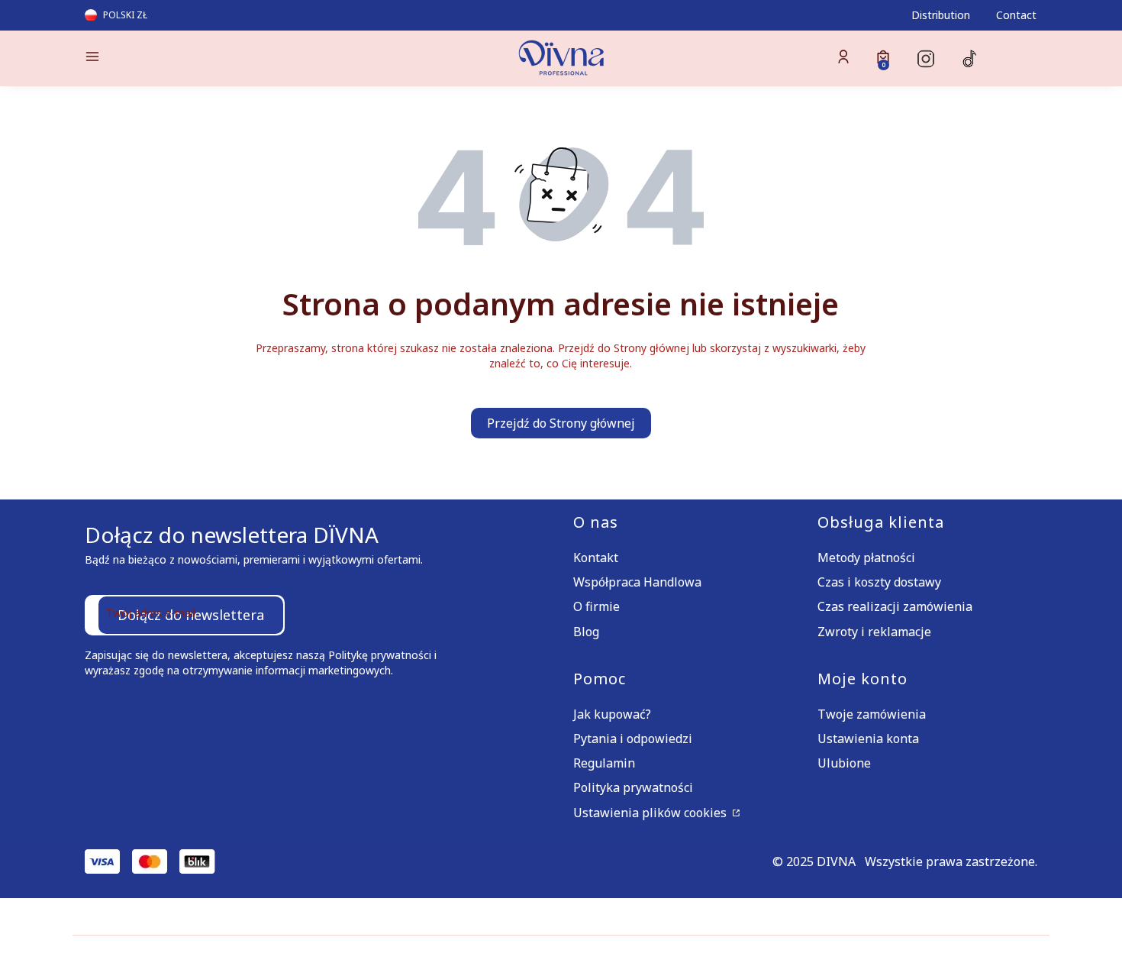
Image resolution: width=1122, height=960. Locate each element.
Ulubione (844, 763)
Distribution (940, 15)
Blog (586, 631)
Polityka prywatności (633, 787)
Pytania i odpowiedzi (632, 738)
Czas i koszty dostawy (879, 582)
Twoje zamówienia (871, 714)
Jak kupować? (612, 714)
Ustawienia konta (868, 738)
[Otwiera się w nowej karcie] (926, 59)
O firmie (596, 606)
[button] (198, 58)
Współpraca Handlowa (637, 582)
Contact (1016, 15)
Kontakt (595, 557)
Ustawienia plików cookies (651, 812)
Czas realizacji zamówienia (894, 606)
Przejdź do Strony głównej (561, 423)
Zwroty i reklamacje (874, 631)
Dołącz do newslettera (191, 615)
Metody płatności (866, 557)
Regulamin (604, 763)
